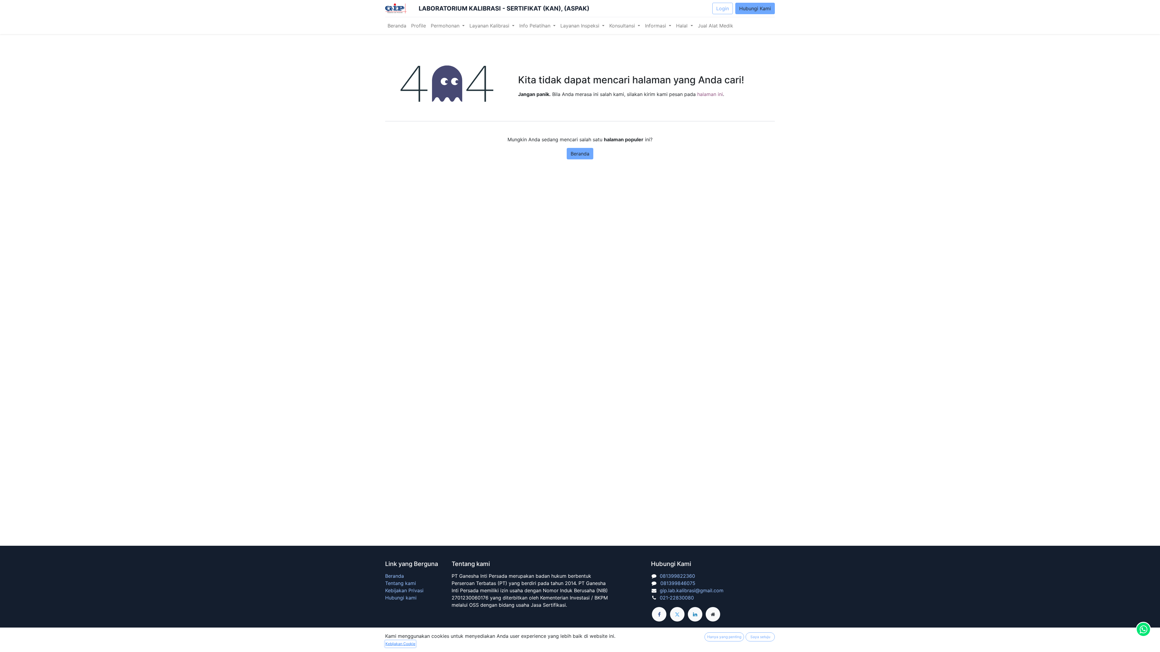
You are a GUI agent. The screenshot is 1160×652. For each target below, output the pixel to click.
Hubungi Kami (755, 8)
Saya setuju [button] (760, 636)
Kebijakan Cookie (400, 643)
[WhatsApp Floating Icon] (1143, 629)
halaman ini (710, 94)
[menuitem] (397, 26)
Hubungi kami (401, 598)
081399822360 (677, 576)
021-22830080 (677, 598)
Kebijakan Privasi (404, 590)
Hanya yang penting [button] (724, 636)
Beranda (580, 154)
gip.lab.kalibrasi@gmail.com (691, 590)
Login (722, 8)
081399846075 (676, 583)
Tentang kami (400, 583)
